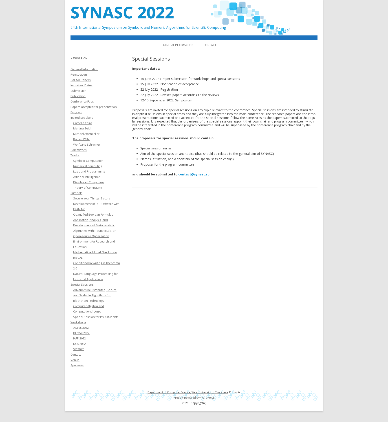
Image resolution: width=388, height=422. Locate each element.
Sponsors (77, 365)
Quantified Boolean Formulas (93, 214)
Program (76, 112)
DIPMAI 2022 (81, 333)
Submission (78, 91)
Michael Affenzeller (86, 134)
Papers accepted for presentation (94, 107)
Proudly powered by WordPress (194, 398)
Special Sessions (82, 284)
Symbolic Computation (88, 161)
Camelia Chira (82, 123)
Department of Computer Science (169, 392)
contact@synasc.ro (193, 174)
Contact (209, 45)
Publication (78, 96)
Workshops (78, 322)
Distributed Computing (88, 182)
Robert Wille (81, 139)
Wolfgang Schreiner (86, 144)
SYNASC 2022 (122, 12)
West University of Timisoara (210, 392)
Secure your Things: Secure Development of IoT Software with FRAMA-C (96, 203)
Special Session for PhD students (96, 317)
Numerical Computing (87, 166)
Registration (79, 74)
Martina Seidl (82, 128)
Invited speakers (82, 118)
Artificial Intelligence (86, 177)
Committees (79, 150)
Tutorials (76, 193)
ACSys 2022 (81, 328)
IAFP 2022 (79, 338)
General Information (178, 45)
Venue (75, 360)
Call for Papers (81, 80)
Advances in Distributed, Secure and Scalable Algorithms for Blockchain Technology (95, 295)
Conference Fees (82, 101)
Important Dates (82, 85)
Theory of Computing (87, 188)
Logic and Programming (89, 171)
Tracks (75, 155)
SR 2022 (78, 349)
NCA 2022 (79, 344)
